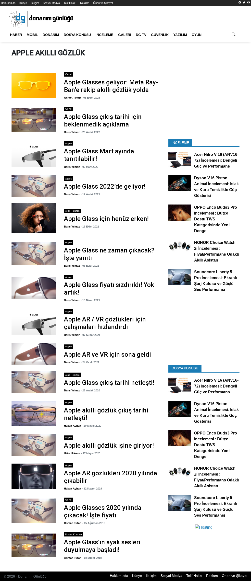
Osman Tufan (72, 523)
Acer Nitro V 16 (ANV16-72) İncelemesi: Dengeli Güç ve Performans (216, 161)
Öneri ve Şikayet (103, 2)
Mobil (32, 35)
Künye (23, 2)
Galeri (124, 35)
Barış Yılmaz (72, 132)
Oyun (196, 35)
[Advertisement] (203, 103)
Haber (16, 35)
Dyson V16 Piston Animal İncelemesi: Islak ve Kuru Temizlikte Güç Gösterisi (216, 187)
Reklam (84, 2)
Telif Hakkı (70, 2)
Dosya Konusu (77, 35)
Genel (68, 74)
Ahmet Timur (72, 97)
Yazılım (180, 35)
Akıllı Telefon (72, 210)
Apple (68, 143)
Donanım (51, 35)
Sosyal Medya (51, 2)
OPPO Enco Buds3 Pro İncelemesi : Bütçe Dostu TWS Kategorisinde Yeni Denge (215, 219)
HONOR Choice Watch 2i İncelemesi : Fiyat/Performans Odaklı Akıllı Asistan (216, 251)
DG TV (141, 35)
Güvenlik (160, 35)
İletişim (35, 2)
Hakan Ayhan (72, 425)
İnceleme (104, 35)
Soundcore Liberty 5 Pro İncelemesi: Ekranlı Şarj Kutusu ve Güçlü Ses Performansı (215, 281)
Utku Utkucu (72, 453)
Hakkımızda (8, 2)
